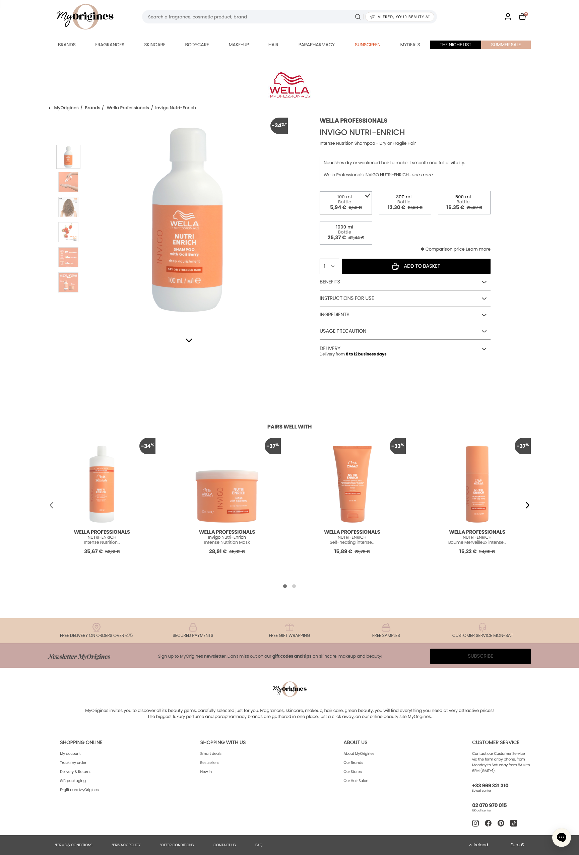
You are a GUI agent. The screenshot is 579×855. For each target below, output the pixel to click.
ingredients (334, 314)
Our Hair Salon (355, 780)
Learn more (478, 249)
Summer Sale (506, 44)
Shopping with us (223, 742)
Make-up (239, 44)
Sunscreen (368, 44)
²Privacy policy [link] (126, 845)
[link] (508, 17)
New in (206, 771)
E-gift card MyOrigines (79, 789)
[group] (187, 218)
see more (422, 175)
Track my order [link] (73, 762)
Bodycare (197, 44)
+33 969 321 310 (490, 786)
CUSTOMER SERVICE (495, 742)
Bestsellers (209, 762)
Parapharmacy (317, 44)
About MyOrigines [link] (358, 753)
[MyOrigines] (85, 16)
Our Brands (353, 762)
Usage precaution (343, 331)
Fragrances (109, 44)
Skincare (154, 44)
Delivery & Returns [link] (75, 771)
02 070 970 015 (489, 805)
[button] (189, 340)
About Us (355, 742)
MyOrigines (66, 108)
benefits (330, 281)
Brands (67, 44)
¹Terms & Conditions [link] (73, 845)
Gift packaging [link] (73, 780)
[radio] (346, 202)
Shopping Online (81, 742)
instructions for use (347, 298)
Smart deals (210, 753)
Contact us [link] (224, 845)
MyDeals (410, 44)
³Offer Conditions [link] (177, 845)
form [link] (489, 759)
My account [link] (70, 753)
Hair (273, 44)
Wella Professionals (128, 108)
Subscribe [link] (480, 656)
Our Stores (352, 771)
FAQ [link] (258, 845)
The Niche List (455, 44)
